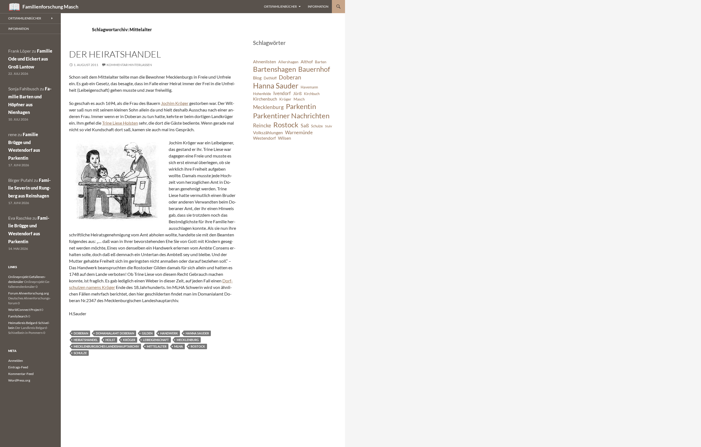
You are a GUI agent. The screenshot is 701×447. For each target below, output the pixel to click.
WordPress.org (19, 380)
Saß (305, 125)
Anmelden (15, 361)
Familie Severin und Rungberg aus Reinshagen (29, 188)
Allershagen (288, 61)
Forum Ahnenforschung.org (28, 293)
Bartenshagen (274, 69)
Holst (110, 340)
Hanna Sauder (197, 333)
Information (318, 6)
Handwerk (169, 333)
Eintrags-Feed (18, 367)
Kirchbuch (312, 94)
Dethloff (270, 78)
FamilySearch (18, 316)
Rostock (198, 346)
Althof (307, 61)
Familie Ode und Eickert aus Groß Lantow (30, 58)
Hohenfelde (262, 94)
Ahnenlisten (264, 61)
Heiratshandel (86, 340)
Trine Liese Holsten (120, 122)
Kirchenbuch (265, 98)
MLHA (178, 346)
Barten (320, 61)
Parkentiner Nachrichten (291, 115)
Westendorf (264, 138)
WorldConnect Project (24, 310)
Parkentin (301, 106)
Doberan (81, 333)
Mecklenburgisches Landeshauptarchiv (106, 346)
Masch (299, 99)
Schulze (80, 353)
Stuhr (328, 126)
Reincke (262, 125)
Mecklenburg (188, 340)
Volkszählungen (268, 132)
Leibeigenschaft (156, 340)
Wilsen (284, 138)
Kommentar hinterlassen (129, 65)
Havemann (309, 87)
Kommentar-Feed (21, 374)
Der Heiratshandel (115, 54)
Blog (257, 77)
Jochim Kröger (174, 103)
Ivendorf (282, 93)
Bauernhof (314, 69)
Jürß (297, 93)
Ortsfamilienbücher (280, 6)
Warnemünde (299, 132)
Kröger (129, 340)
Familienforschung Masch (50, 7)
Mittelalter (156, 346)
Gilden (147, 333)
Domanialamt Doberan (115, 333)
